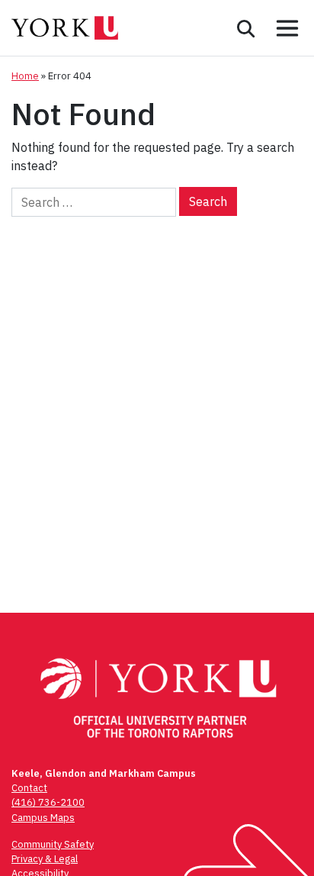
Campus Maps (43, 817)
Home (25, 75)
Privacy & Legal (44, 858)
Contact (29, 787)
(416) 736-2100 (48, 802)
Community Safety (52, 844)
